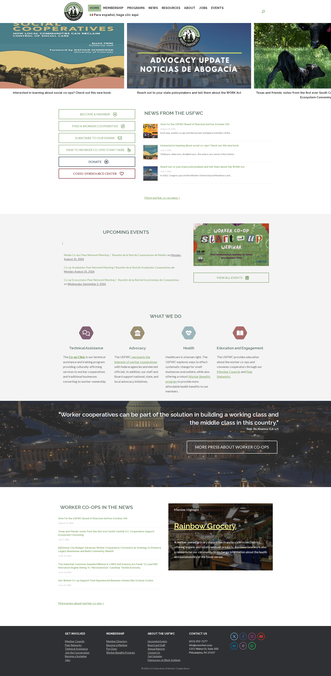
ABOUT (189, 8)
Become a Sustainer (76, 656)
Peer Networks (73, 645)
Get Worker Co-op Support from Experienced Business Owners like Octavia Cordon (105, 580)
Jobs (67, 660)
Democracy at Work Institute (164, 660)
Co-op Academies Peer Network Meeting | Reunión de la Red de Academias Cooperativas (117, 267)
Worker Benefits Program (120, 652)
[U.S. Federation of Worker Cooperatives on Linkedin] (234, 646)
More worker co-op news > (162, 197)
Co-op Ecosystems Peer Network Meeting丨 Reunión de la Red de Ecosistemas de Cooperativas (121, 279)
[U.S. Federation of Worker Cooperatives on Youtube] (261, 636)
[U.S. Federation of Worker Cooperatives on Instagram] (252, 636)
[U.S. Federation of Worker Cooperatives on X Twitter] (234, 636)
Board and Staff (156, 645)
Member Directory (116, 641)
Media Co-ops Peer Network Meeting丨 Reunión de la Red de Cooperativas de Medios (115, 255)
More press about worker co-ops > (81, 603)
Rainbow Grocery (205, 525)
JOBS (203, 8)
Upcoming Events (157, 641)
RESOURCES (171, 8)
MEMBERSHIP (113, 8)
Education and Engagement (240, 348)
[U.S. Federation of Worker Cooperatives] (73, 11)
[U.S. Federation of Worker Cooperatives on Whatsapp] (252, 646)
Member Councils (228, 371)
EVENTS (217, 8)
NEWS (153, 8)
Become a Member (116, 645)
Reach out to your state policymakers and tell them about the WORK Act (189, 92)
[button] (263, 11)
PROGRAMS (136, 8)
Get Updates (155, 656)
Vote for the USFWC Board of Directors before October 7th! (194, 124)
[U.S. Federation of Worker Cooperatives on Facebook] (243, 636)
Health (188, 348)
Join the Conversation (77, 652)
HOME (94, 8)
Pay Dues (111, 648)
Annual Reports (156, 648)
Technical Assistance (86, 348)
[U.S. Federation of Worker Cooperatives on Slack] (243, 646)
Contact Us (154, 652)
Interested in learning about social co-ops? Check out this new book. (62, 92)
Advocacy (137, 348)
